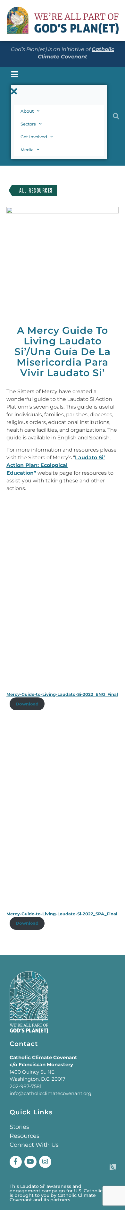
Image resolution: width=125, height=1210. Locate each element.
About (27, 111)
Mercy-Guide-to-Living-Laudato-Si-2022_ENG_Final (62, 694)
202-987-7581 (25, 1086)
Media (27, 149)
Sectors (28, 123)
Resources (24, 1135)
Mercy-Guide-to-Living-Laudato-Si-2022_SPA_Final (61, 914)
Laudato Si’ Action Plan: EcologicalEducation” (55, 465)
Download (27, 704)
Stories (19, 1126)
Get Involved (34, 136)
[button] (59, 91)
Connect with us (34, 1144)
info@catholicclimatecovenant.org (50, 1093)
